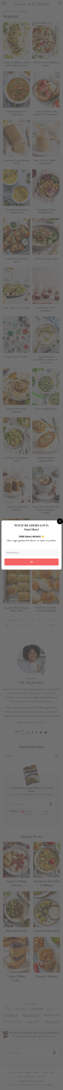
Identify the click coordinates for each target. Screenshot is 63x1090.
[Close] (60, 521)
